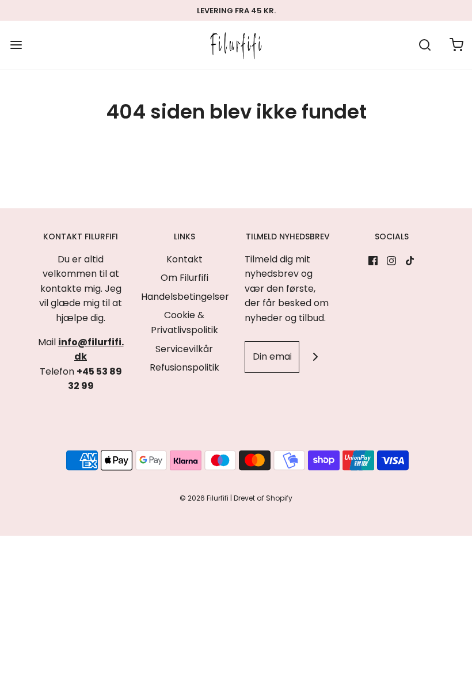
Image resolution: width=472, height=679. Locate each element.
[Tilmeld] (315, 357)
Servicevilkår (184, 349)
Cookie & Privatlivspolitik (184, 322)
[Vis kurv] (456, 45)
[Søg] (424, 45)
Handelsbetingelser (185, 296)
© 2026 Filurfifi (204, 498)
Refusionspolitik (184, 367)
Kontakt (184, 259)
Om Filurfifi (184, 277)
